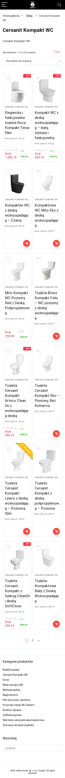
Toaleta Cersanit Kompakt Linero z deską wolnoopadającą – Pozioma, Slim (17, 498)
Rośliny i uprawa (12, 710)
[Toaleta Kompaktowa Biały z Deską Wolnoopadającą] (47, 559)
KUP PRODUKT (26, 243)
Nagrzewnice (10, 694)
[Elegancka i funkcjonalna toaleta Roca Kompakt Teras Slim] (17, 91)
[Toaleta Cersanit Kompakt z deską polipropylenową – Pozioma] (47, 461)
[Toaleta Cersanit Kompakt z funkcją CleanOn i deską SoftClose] (17, 559)
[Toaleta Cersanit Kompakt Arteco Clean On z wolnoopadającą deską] (17, 363)
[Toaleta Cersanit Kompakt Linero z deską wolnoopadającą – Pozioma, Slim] (17, 461)
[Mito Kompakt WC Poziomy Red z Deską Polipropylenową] (17, 271)
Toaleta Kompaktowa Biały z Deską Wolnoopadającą (47, 591)
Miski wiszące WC (13, 684)
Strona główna (11, 15)
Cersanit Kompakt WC (16, 107)
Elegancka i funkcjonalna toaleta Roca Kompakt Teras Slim (17, 122)
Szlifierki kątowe (12, 715)
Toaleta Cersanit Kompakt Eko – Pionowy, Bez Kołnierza (47, 395)
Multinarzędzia (11, 689)
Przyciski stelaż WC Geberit (18, 705)
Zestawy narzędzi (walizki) (18, 725)
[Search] (59, 5)
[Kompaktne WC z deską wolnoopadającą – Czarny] (17, 183)
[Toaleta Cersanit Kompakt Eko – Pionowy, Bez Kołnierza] (47, 363)
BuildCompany (11, 669)
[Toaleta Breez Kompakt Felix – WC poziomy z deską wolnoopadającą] (47, 271)
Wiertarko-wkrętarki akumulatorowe (23, 720)
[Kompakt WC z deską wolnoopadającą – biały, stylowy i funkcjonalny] (47, 91)
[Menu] (4, 5)
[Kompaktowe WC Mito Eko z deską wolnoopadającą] (47, 183)
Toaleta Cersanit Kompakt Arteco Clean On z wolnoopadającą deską (17, 400)
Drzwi (6, 679)
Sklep (29, 15)
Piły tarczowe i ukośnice (17, 699)
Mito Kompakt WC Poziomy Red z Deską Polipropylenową (17, 303)
